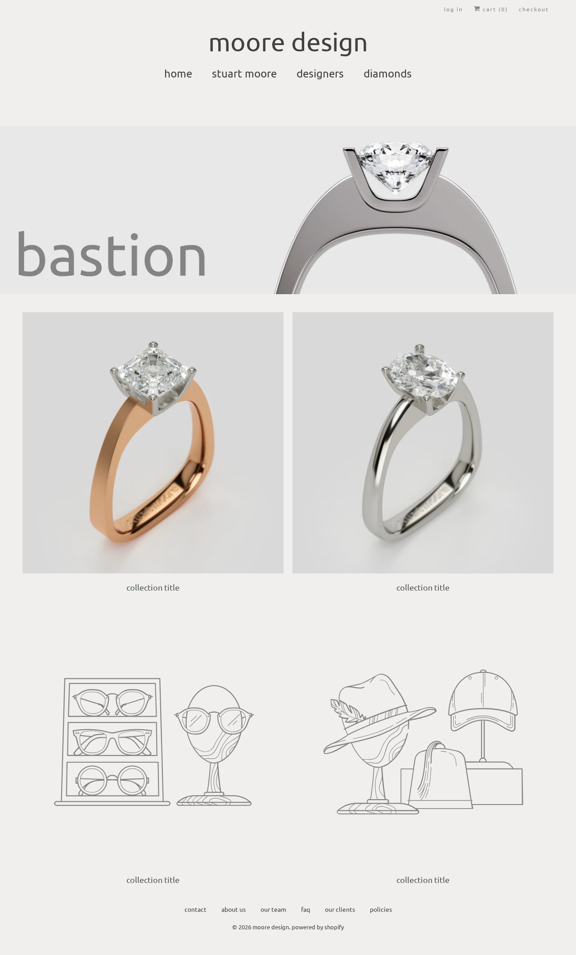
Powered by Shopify (318, 927)
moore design (270, 927)
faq (305, 909)
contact (195, 909)
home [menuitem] (178, 73)
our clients (340, 909)
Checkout (534, 9)
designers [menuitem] (320, 73)
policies (381, 909)
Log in (453, 9)
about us (233, 909)
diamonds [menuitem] (388, 73)
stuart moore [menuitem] (244, 73)
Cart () (494, 9)
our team (273, 909)
